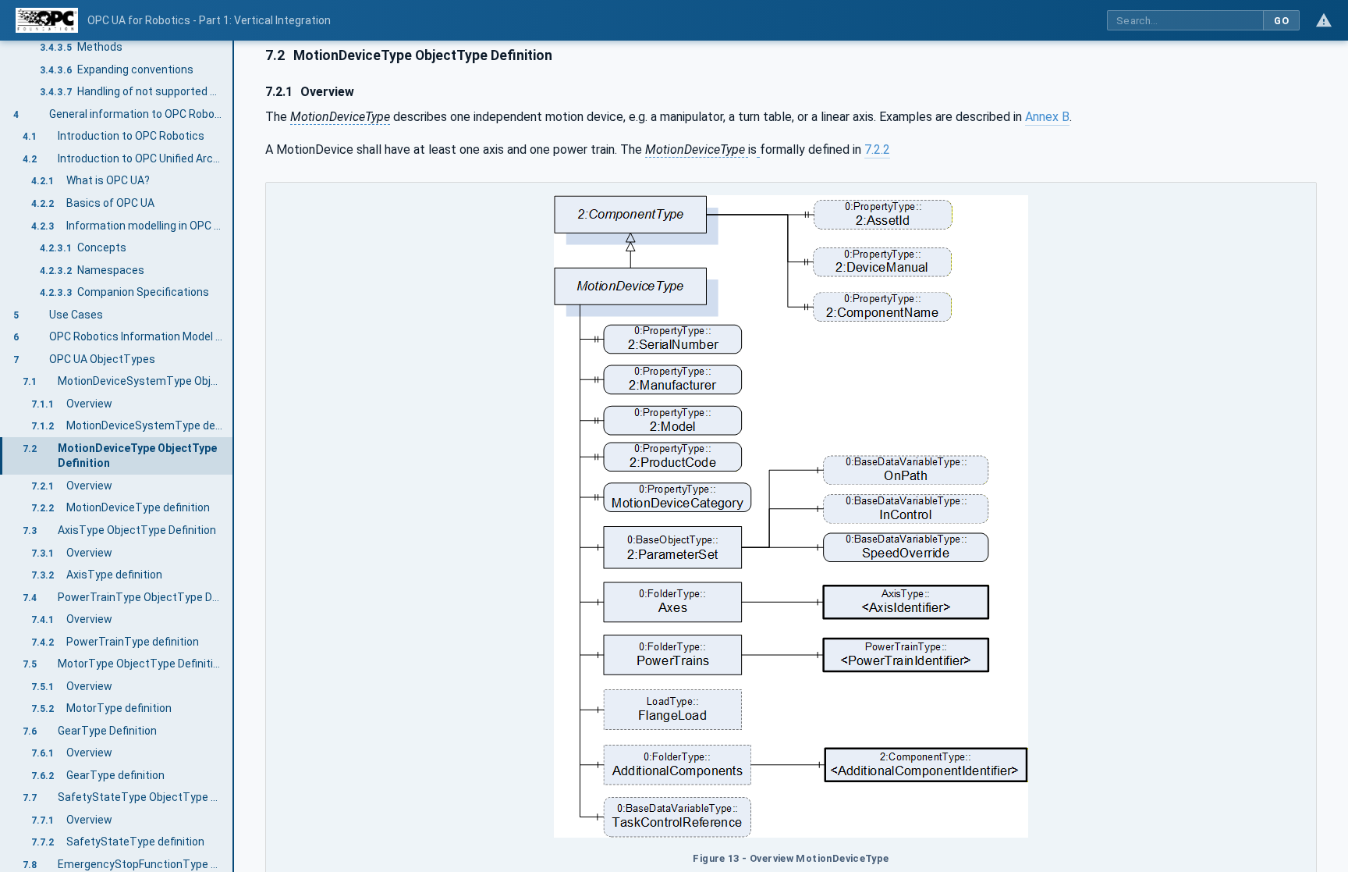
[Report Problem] (1323, 20)
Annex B (1047, 116)
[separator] (234, 456)
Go (1281, 21)
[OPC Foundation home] (47, 20)
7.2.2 (877, 149)
